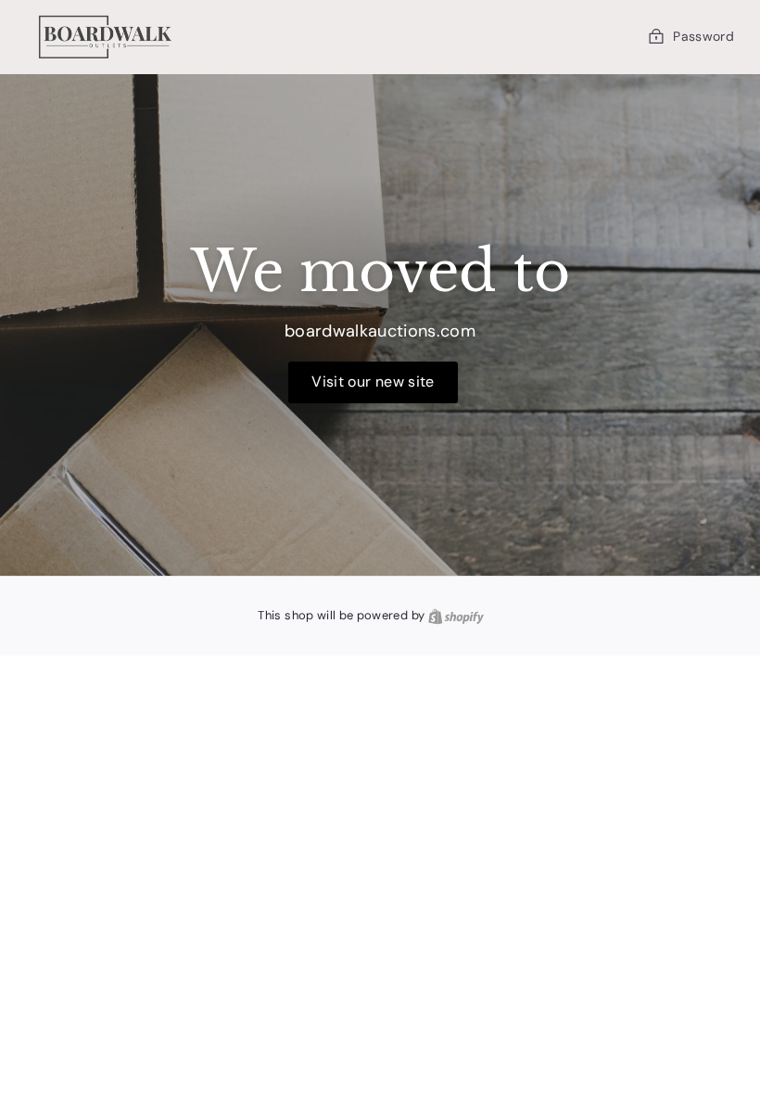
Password (703, 36)
